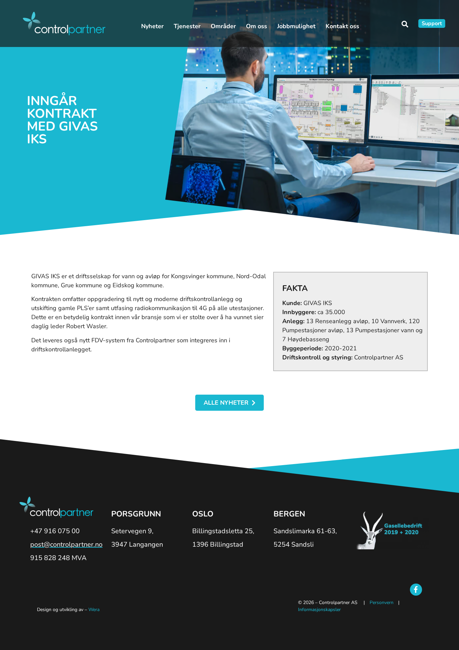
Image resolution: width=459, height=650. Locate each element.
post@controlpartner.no (66, 544)
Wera (93, 609)
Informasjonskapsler (319, 609)
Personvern (381, 602)
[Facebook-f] (416, 590)
